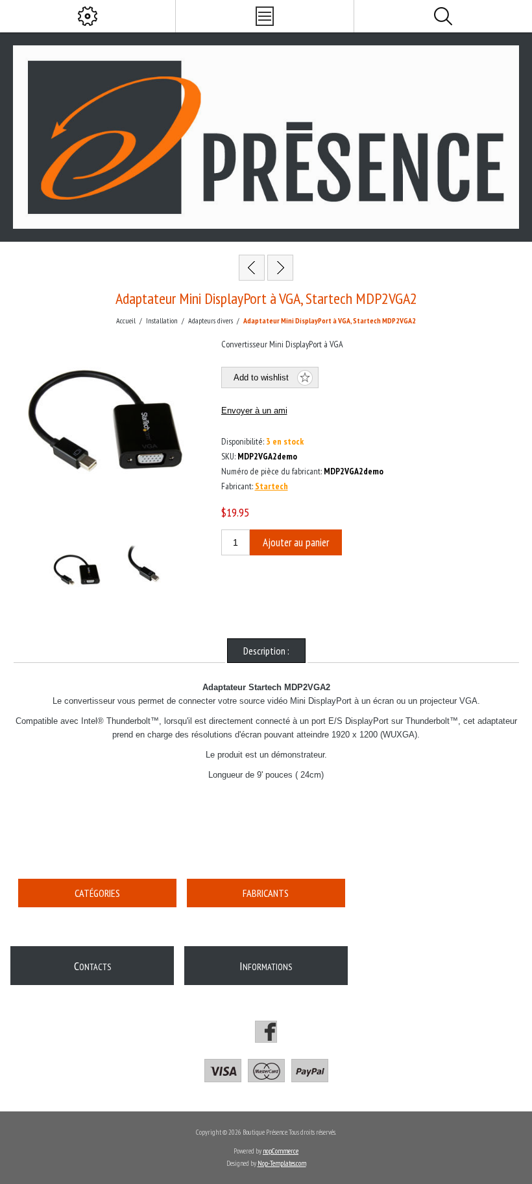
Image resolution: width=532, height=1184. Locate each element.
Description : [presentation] (266, 650)
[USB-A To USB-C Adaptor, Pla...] (252, 268)
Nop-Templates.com (282, 1163)
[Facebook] (266, 1031)
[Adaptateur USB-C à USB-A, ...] (280, 268)
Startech (271, 486)
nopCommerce (280, 1150)
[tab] (266, 650)
